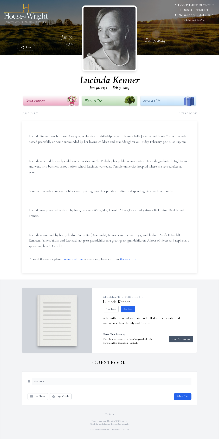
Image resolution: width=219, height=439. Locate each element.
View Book (111, 308)
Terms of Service (117, 424)
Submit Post (183, 396)
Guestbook (187, 113)
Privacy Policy (101, 424)
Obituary (30, 113)
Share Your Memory (181, 339)
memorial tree (73, 259)
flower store (128, 259)
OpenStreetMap (112, 429)
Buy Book (128, 308)
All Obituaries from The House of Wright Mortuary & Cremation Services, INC (194, 12)
